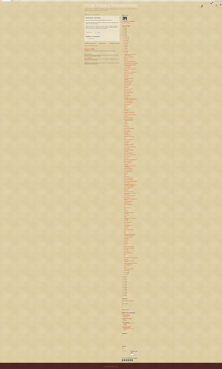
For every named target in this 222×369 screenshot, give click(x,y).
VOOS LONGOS (126, 93)
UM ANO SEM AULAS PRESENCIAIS (130, 159)
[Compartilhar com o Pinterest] (99, 32)
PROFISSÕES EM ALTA (128, 171)
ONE (124, 254)
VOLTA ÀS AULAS (127, 182)
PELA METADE (126, 126)
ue (122, 306)
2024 (124, 31)
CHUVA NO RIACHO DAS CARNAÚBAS (130, 63)
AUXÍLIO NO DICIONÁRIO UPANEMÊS (130, 181)
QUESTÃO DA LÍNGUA (128, 82)
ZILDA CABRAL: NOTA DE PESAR (130, 154)
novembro (126, 38)
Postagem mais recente (89, 43)
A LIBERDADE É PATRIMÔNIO (129, 248)
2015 (124, 284)
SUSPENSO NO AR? (127, 134)
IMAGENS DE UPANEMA (127, 318)
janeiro (125, 274)
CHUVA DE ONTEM (127, 67)
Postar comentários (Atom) (91, 45)
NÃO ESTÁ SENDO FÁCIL (128, 89)
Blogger (117, 366)
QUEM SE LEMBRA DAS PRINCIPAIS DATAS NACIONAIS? (130, 264)
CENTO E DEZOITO (127, 156)
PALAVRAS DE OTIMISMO (128, 179)
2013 (124, 287)
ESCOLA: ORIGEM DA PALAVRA (129, 195)
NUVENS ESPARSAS (88, 54)
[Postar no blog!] (96, 32)
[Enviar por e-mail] (94, 32)
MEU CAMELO (126, 251)
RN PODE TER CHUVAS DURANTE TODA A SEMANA (130, 65)
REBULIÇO (126, 241)
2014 (124, 285)
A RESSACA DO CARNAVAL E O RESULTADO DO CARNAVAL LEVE (130, 185)
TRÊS (125, 206)
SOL (124, 256)
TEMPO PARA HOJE (127, 90)
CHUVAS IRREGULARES (128, 101)
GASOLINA (126, 116)
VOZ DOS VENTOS (127, 141)
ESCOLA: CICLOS (127, 188)
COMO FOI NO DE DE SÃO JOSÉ (130, 146)
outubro (125, 40)
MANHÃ (125, 107)
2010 (124, 292)
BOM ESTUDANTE (126, 314)
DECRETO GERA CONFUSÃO (129, 246)
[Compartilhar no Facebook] (98, 32)
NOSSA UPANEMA (126, 322)
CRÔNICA (125, 216)
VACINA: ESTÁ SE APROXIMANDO (130, 114)
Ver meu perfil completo (126, 22)
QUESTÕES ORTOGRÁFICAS (129, 128)
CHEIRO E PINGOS (127, 131)
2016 (124, 282)
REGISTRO (126, 105)
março (125, 51)
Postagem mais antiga (114, 43)
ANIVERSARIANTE (127, 104)
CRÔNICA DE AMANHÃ (128, 222)
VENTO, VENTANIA (127, 162)
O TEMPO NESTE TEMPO (128, 73)
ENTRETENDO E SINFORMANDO (110, 5)
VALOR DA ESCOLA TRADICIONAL (130, 61)
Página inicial (102, 43)
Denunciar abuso (125, 309)
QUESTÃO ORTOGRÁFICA (128, 92)
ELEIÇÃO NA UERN (127, 95)
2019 (124, 277)
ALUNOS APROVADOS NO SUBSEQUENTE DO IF (128, 120)
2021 (124, 35)
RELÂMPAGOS (126, 109)
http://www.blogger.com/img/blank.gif (128, 300)
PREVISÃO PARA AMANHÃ (128, 191)
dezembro (126, 37)
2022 (124, 34)
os (122, 305)
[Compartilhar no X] (97, 32)
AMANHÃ (125, 174)
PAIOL (125, 232)
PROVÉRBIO (126, 60)
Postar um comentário (90, 38)
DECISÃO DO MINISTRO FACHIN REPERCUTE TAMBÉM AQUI (129, 235)
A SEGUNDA (126, 75)
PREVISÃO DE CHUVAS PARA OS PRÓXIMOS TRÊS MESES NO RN (130, 99)
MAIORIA (125, 244)
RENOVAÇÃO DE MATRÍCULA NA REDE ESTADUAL (130, 55)
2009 (124, 293)
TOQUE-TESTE (126, 265)
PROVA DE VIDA (127, 176)
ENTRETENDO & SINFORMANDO (129, 21)
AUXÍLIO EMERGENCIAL (128, 201)
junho (125, 46)
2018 (124, 279)
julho (125, 45)
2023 (124, 32)
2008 (124, 295)
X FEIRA (85, 61)
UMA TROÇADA (126, 130)
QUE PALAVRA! (126, 85)
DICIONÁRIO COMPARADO (128, 150)
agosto (125, 43)
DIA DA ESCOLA (127, 203)
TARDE (125, 209)
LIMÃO (124, 319)
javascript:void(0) (125, 303)
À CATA (125, 231)
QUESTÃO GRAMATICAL (128, 153)
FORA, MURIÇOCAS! (127, 207)
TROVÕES (126, 125)
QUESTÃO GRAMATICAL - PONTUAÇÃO (128, 226)
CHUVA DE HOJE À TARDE (128, 81)
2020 (124, 276)
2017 (124, 281)
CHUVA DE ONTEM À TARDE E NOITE (130, 257)
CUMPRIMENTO (127, 197)
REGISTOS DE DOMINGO (89, 49)
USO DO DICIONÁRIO (126, 315)
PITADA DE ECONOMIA (128, 170)
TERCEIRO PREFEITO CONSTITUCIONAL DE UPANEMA (128, 328)
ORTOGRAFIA (126, 240)
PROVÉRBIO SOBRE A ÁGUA (129, 136)
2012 (124, 289)
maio (125, 48)
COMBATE (126, 122)
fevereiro (125, 272)
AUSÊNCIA (126, 58)
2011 (124, 290)
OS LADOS (126, 52)
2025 (124, 29)
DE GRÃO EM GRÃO (127, 84)
